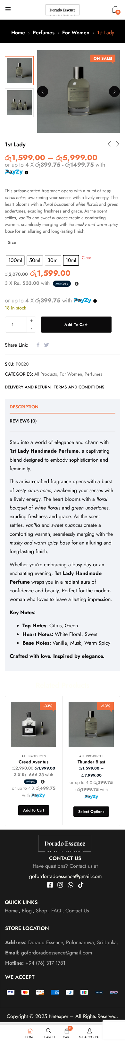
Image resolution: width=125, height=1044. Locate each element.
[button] (115, 9)
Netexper (58, 1016)
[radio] (15, 260)
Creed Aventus (33, 762)
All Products (45, 374)
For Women (75, 32)
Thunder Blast (91, 762)
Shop (41, 910)
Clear (86, 258)
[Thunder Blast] (91, 724)
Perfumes (43, 32)
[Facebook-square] (50, 885)
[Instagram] (60, 885)
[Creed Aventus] (33, 724)
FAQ (56, 910)
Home (18, 32)
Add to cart (76, 324)
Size (12, 242)
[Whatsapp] (70, 885)
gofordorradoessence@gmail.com (65, 876)
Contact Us (77, 910)
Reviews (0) (23, 421)
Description (24, 407)
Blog (27, 910)
